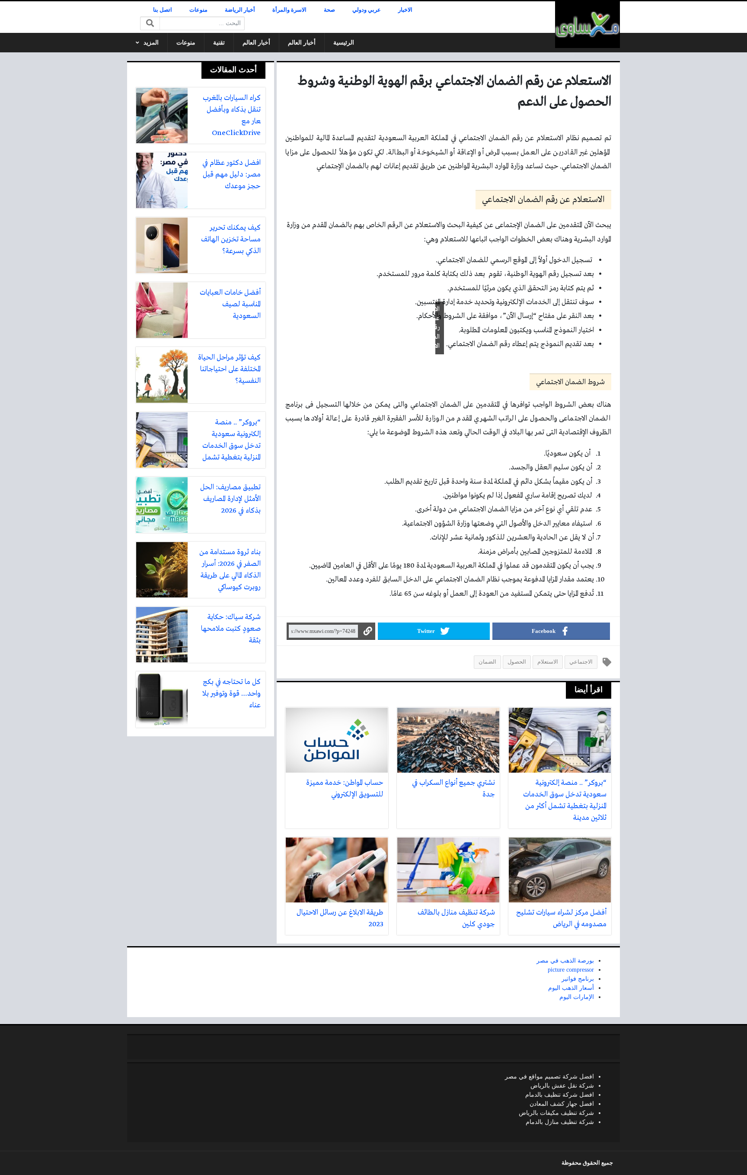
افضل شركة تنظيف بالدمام (559, 1095)
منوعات (198, 10)
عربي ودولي (366, 10)
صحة (329, 10)
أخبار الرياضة (240, 10)
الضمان (487, 662)
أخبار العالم (302, 42)
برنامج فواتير (578, 979)
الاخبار (405, 10)
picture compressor (571, 969)
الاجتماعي (581, 662)
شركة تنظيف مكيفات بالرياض (556, 1113)
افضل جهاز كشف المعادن (562, 1104)
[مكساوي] (587, 24)
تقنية (219, 42)
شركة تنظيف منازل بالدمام (560, 1122)
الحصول (517, 662)
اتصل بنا (162, 10)
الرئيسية (343, 42)
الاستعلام (547, 662)
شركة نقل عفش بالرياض (562, 1085)
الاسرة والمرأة (289, 10)
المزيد (151, 42)
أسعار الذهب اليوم (571, 988)
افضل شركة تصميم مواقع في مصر (549, 1076)
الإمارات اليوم (576, 997)
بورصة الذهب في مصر (565, 960)
